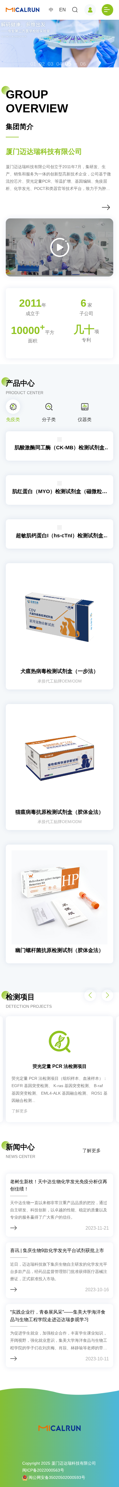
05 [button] (68, 63)
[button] (107, 995)
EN (62, 9)
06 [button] (83, 64)
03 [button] (50, 64)
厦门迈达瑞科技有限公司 (44, 151)
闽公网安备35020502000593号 (56, 1477)
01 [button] (33, 64)
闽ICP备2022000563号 (43, 1470)
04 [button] (59, 64)
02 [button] (42, 64)
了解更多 (91, 1150)
